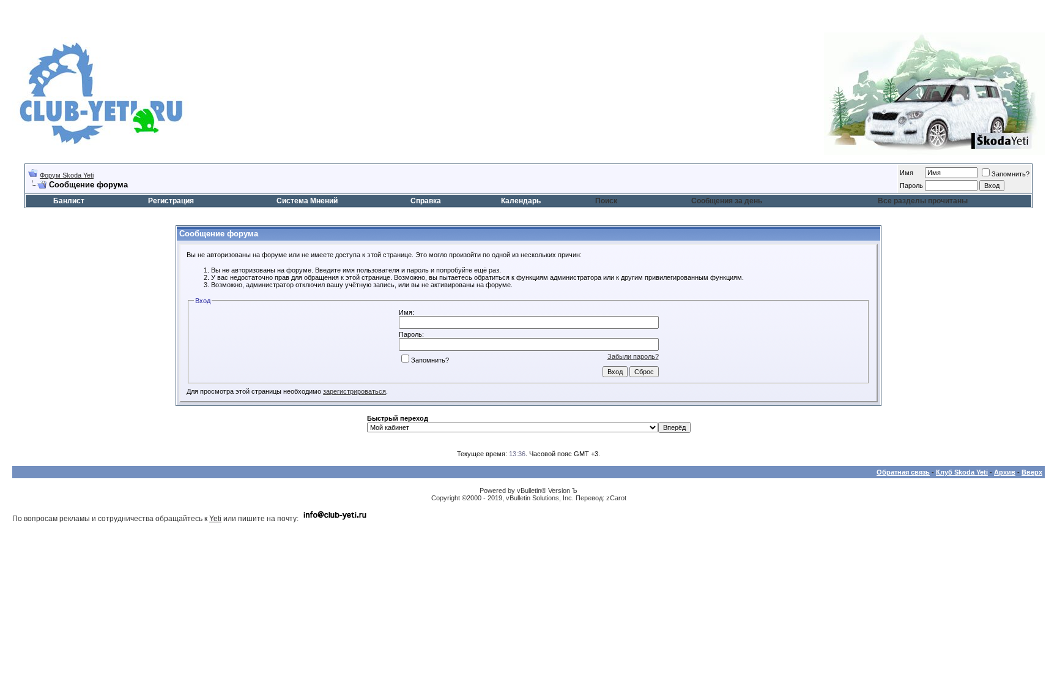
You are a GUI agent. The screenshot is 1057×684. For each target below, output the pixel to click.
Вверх (1032, 472)
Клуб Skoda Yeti (962, 472)
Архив (1004, 472)
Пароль (911, 185)
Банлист (68, 201)
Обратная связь (903, 472)
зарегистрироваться (354, 391)
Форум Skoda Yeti (67, 175)
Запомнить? (1010, 174)
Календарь (521, 201)
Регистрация (171, 201)
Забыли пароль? (633, 356)
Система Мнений (307, 201)
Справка (425, 201)
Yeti (215, 518)
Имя (906, 172)
